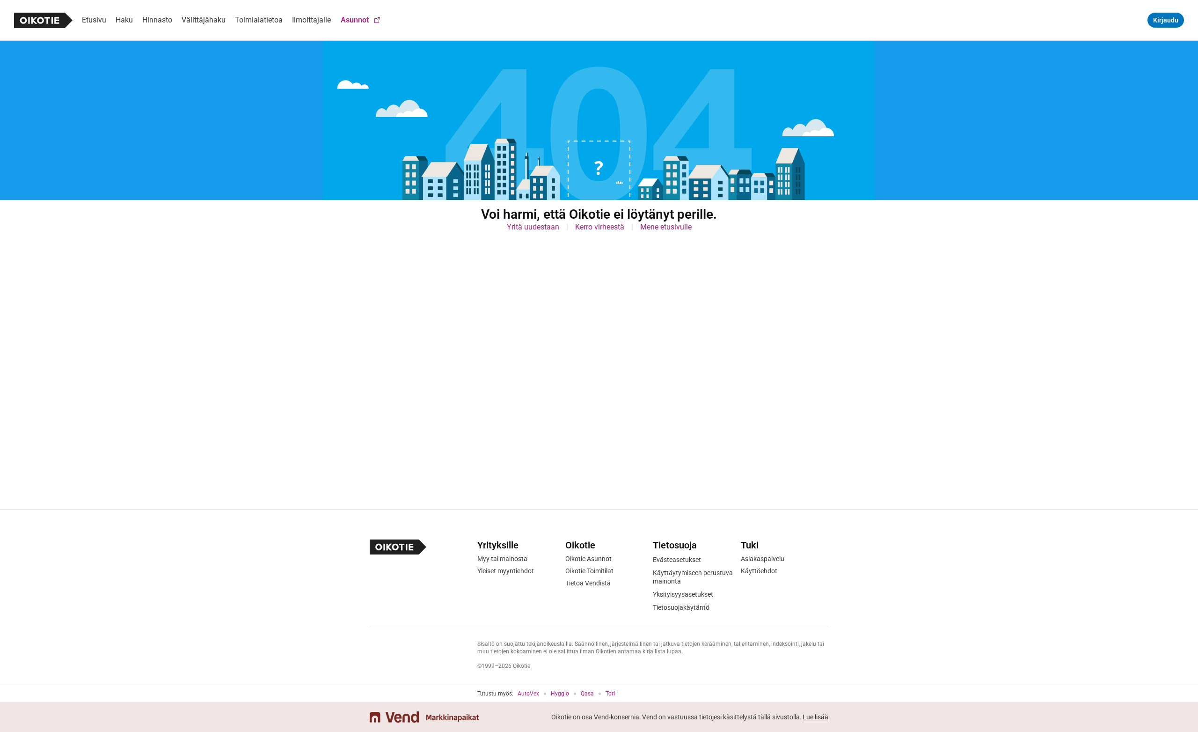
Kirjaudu (1165, 20)
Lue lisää (815, 717)
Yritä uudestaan (533, 226)
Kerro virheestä (599, 226)
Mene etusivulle (666, 226)
